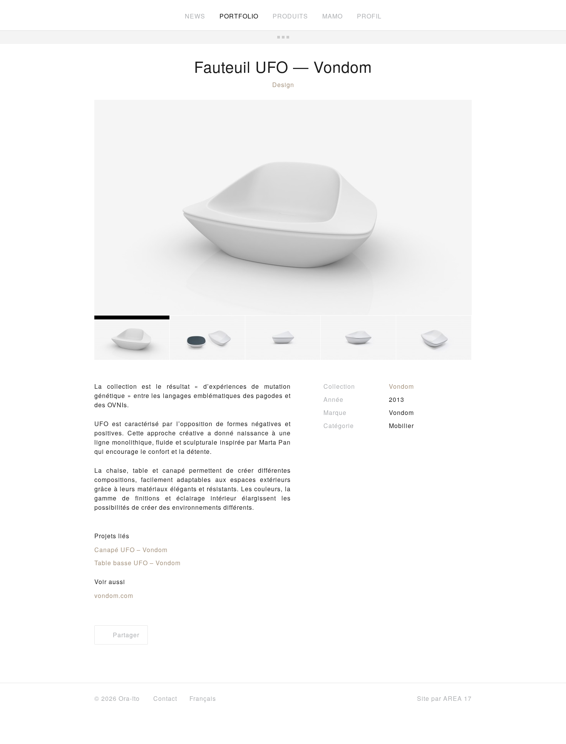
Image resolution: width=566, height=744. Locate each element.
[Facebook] (360, 698)
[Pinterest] (397, 698)
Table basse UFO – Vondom (137, 562)
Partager (125, 634)
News (195, 16)
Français (203, 698)
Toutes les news (283, 37)
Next (452, 207)
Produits (290, 16)
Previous (113, 207)
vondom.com (113, 595)
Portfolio (238, 16)
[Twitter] (378, 699)
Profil (369, 16)
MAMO (332, 16)
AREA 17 (457, 698)
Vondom (401, 386)
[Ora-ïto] (116, 14)
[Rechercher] (468, 15)
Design (283, 84)
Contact (165, 698)
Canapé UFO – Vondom (130, 549)
